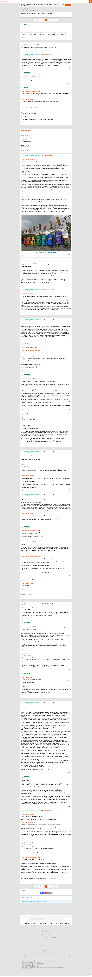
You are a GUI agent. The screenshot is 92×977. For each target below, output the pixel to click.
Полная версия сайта (26, 937)
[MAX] (44, 893)
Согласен (67, 5)
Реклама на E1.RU (51, 937)
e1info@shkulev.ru (51, 967)
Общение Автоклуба (34, 10)
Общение (23, 10)
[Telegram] (50, 893)
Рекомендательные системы (26, 969)
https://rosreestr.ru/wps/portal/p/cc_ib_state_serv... (33, 566)
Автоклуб (27, 10)
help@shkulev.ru (30, 968)
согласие (62, 4)
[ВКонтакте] (41, 893)
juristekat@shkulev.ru (59, 967)
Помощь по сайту (25, 939)
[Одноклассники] (47, 893)
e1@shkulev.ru (36, 966)
